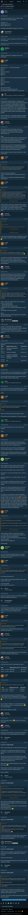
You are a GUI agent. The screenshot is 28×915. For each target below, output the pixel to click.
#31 (26, 730)
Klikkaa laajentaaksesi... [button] (14, 200)
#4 (26, 65)
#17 (26, 401)
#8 (26, 187)
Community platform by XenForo (11, 913)
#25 (26, 605)
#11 (26, 271)
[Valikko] (1, 1)
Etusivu (19, 911)
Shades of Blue (5, 909)
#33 (26, 780)
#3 (26, 53)
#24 (26, 593)
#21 (26, 515)
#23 (26, 565)
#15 (26, 369)
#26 (26, 620)
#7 (26, 162)
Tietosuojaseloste (10, 911)
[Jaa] (25, 16)
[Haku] (26, 1)
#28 (26, 662)
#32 (26, 742)
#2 (26, 36)
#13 (26, 324)
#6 (26, 126)
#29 (26, 680)
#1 (26, 15)
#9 (26, 218)
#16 (26, 386)
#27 (26, 638)
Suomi (11, 909)
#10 (26, 247)
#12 (26, 288)
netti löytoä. (3, 536)
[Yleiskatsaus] (23, 1)
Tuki (16, 911)
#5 (26, 98)
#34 (26, 817)
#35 (26, 846)
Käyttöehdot (3, 911)
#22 (26, 551)
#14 (26, 340)
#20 (26, 463)
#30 (26, 718)
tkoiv (3, 8)
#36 (26, 870)
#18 (26, 424)
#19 (26, 439)
